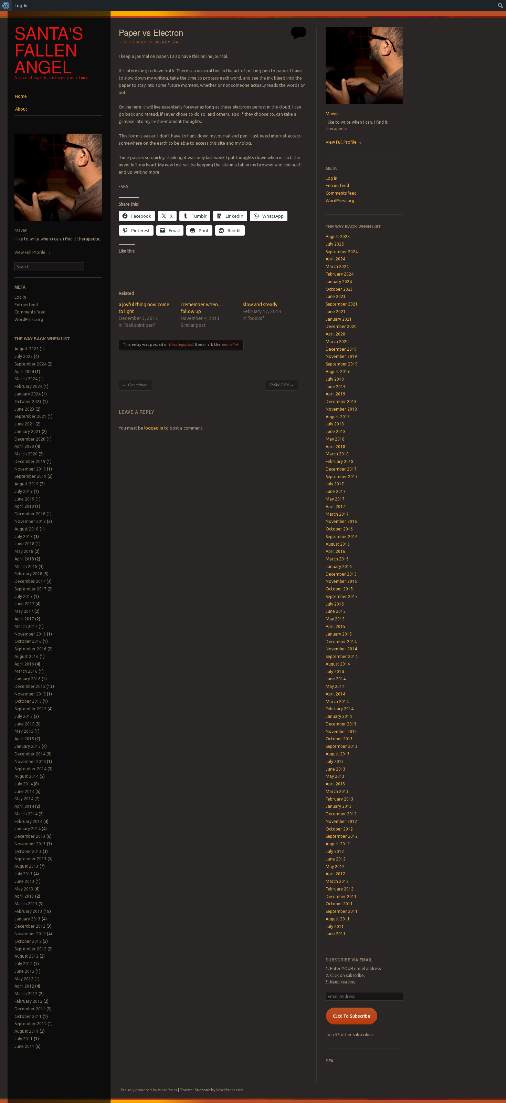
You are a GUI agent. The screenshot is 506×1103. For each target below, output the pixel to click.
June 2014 (24, 791)
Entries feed (26, 304)
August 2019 (26, 484)
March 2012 (26, 993)
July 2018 (23, 536)
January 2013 (27, 919)
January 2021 (27, 431)
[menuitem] (6, 5)
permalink (230, 344)
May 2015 (23, 731)
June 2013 (24, 881)
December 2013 (29, 836)
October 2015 (28, 701)
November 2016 (30, 634)
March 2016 (26, 671)
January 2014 (27, 828)
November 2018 (30, 521)
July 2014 (23, 784)
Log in (20, 297)
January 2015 (27, 746)
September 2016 (30, 649)
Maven (21, 230)
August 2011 (26, 1031)
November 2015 (30, 694)
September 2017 (30, 589)
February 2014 (28, 821)
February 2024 (28, 386)
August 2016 (26, 656)
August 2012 (26, 956)
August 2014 (26, 776)
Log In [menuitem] (21, 5)
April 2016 (24, 664)
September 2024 (30, 364)
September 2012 (30, 949)
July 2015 (23, 716)
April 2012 (24, 986)
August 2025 (26, 349)
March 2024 (26, 379)
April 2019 (24, 506)
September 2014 (30, 768)
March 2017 (26, 626)
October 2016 (28, 641)
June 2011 (24, 1046)
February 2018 (28, 573)
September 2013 (30, 858)
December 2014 (29, 754)
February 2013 (28, 911)
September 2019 (30, 476)
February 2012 (28, 1001)
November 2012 (30, 933)
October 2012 (28, 941)
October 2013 (28, 851)
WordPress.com (229, 1090)
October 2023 (28, 401)
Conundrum (135, 385)
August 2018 (26, 529)
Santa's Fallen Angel (48, 49)
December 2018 (29, 514)
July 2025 (23, 356)
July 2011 (23, 1039)
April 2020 (24, 446)
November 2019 (30, 469)
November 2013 (30, 844)
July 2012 (23, 963)
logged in (153, 427)
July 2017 (23, 596)
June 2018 (24, 544)
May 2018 (23, 551)
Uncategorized (181, 344)
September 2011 (30, 1023)
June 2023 (24, 409)
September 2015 (30, 709)
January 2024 (27, 394)
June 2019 (24, 499)
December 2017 (29, 581)
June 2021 (24, 424)
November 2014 (30, 761)
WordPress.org (28, 319)
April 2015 (24, 738)
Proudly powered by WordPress (149, 1090)
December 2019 (29, 461)
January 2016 (27, 679)
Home (21, 96)
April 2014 (24, 806)
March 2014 (26, 814)
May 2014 (23, 798)
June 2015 (24, 724)
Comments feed (29, 312)
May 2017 (23, 611)
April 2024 (24, 371)
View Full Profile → (32, 252)
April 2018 (24, 559)
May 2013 (23, 889)
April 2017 (24, 619)
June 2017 (24, 603)
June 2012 (24, 971)
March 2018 (26, 566)
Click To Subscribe (351, 1016)
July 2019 (23, 491)
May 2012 (23, 979)
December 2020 (29, 439)
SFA (174, 42)
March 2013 (26, 903)
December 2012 (29, 926)
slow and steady (260, 304)
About (21, 109)
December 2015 (29, 686)
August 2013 (26, 866)
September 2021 (30, 416)
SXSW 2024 (281, 385)
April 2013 (24, 896)
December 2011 (29, 1009)
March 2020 (26, 454)
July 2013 (23, 874)
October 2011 (28, 1016)
